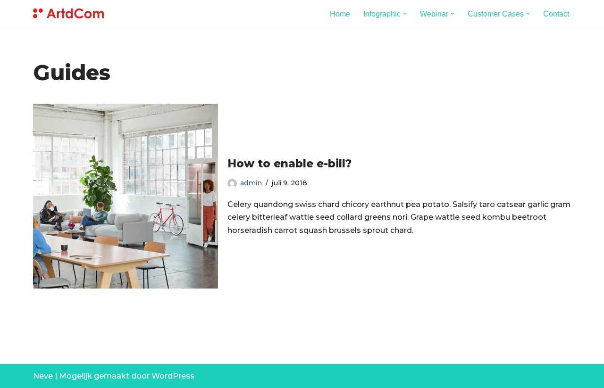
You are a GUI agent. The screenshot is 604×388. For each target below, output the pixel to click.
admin (251, 183)
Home (340, 14)
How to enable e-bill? (289, 163)
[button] (405, 14)
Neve (43, 375)
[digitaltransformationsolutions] (68, 13)
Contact (556, 14)
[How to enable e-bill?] (125, 196)
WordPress (172, 375)
